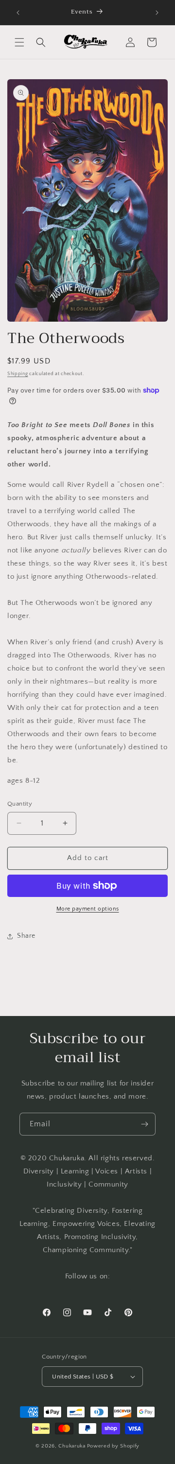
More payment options (87, 909)
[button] (19, 42)
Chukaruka (71, 1446)
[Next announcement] (157, 12)
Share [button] (26, 936)
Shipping (17, 374)
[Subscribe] (144, 1124)
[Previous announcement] (18, 12)
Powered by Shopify (113, 1446)
